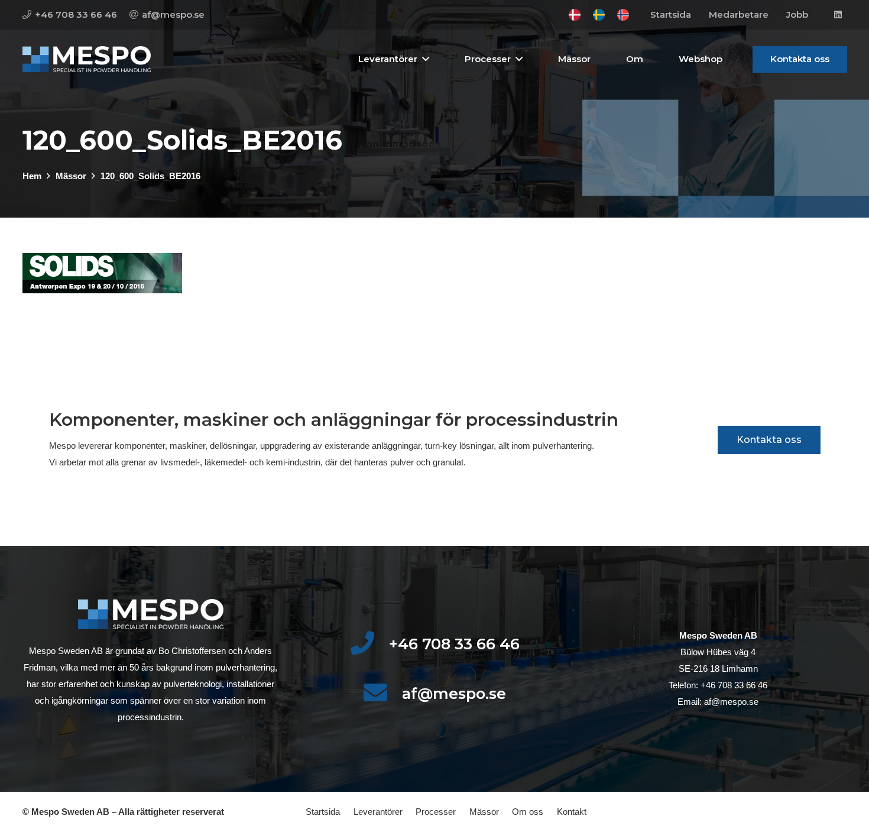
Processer (436, 812)
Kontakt (571, 812)
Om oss (527, 812)
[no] (623, 15)
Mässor (484, 812)
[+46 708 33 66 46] (369, 644)
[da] (575, 15)
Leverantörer (378, 812)
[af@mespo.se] (382, 694)
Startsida (323, 812)
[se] (599, 15)
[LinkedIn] (838, 15)
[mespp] (86, 59)
